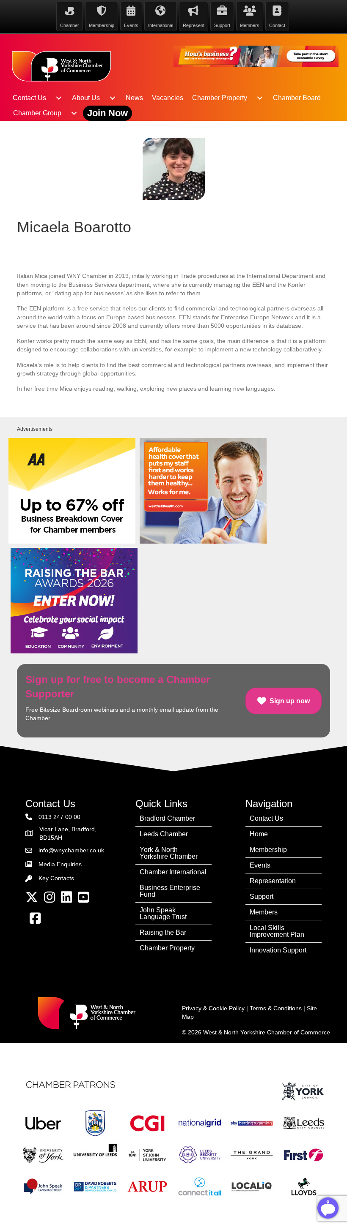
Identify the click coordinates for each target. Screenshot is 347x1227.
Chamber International (173, 872)
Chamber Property (219, 97)
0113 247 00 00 (59, 816)
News (134, 97)
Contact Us (29, 97)
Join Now (107, 113)
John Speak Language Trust (163, 913)
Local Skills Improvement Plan (277, 931)
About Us (86, 97)
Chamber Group (37, 113)
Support (261, 896)
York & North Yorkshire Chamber (169, 853)
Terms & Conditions (276, 1008)
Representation (273, 880)
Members (264, 912)
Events (260, 865)
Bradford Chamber (167, 818)
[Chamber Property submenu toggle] (259, 98)
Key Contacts (56, 878)
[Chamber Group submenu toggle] (74, 113)
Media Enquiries (60, 864)
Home (259, 834)
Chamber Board (297, 97)
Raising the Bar (163, 932)
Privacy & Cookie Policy (213, 1008)
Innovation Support (278, 950)
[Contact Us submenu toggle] (58, 98)
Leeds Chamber (164, 834)
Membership (268, 849)
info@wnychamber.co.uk (71, 850)
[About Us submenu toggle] (112, 98)
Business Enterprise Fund (170, 891)
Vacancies (167, 97)
